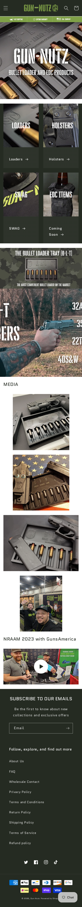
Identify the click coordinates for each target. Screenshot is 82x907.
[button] (6, 8)
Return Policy (20, 812)
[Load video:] (41, 666)
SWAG (14, 228)
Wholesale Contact (24, 781)
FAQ (12, 771)
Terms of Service (22, 833)
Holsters (56, 159)
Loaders (16, 159)
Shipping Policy (21, 822)
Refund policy (20, 843)
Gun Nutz (35, 898)
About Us (16, 761)
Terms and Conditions (26, 802)
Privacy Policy (20, 792)
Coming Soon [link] (55, 231)
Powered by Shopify (51, 898)
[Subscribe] (68, 728)
